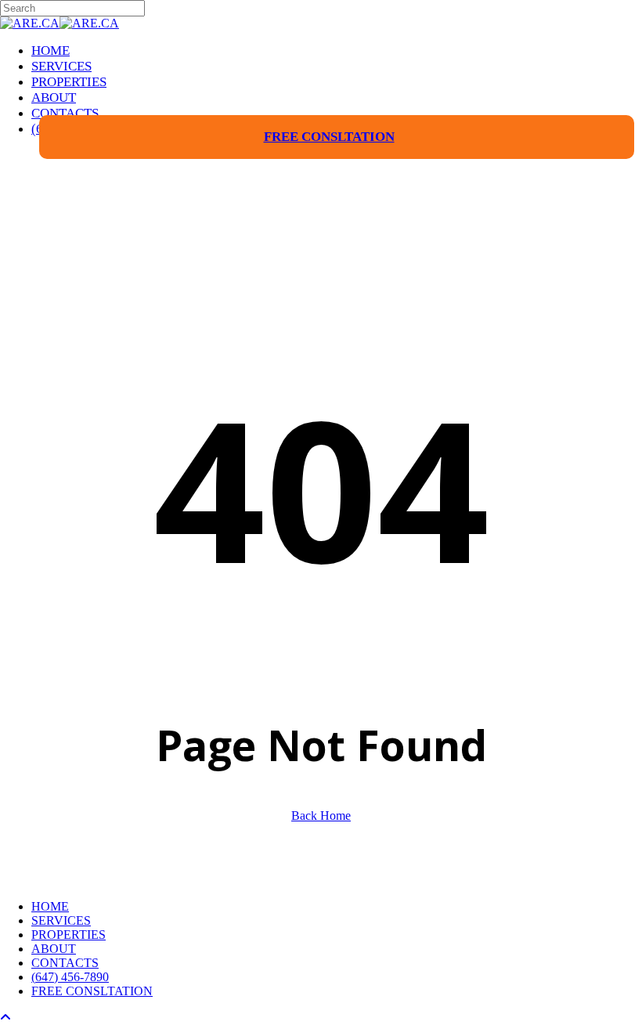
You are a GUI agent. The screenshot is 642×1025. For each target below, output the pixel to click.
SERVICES (61, 920)
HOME (50, 906)
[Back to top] (5, 1017)
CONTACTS (65, 962)
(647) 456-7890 (70, 976)
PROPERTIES (68, 934)
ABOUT (53, 948)
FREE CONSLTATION (92, 991)
